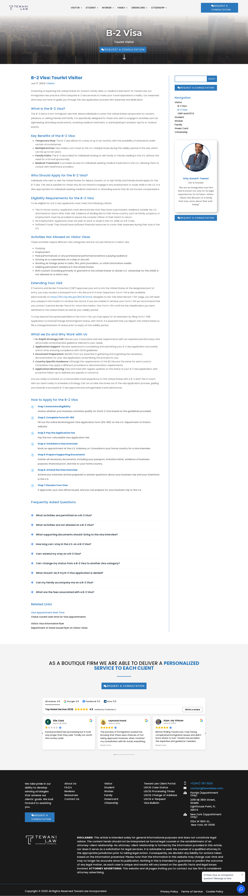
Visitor (75, 8)
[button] (71, 701)
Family (121, 8)
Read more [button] (57, 745)
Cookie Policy (214, 892)
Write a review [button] (192, 709)
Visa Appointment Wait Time (47, 612)
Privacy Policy (169, 892)
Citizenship (157, 8)
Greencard (138, 8)
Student (91, 8)
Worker (107, 8)
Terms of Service (192, 892)
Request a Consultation (221, 7)
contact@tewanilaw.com (206, 788)
